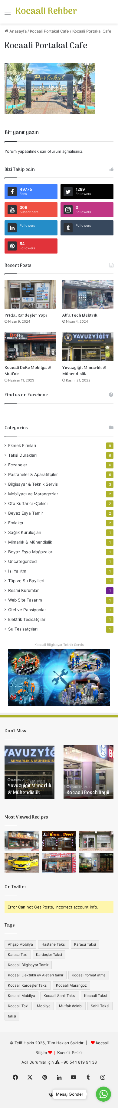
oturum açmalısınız (65, 151)
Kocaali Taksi (95, 995)
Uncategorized (22, 561)
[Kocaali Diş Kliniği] (96, 841)
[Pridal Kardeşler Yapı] (30, 294)
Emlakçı (15, 522)
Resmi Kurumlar (23, 590)
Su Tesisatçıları (23, 629)
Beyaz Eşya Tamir (25, 513)
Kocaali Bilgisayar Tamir (28, 965)
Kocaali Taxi (18, 1006)
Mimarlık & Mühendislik (30, 542)
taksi (12, 1016)
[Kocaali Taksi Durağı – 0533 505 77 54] (22, 863)
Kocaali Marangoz (71, 985)
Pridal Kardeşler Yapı (26, 315)
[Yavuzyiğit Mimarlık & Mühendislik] (87, 346)
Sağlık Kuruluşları (24, 532)
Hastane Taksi (53, 944)
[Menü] (8, 14)
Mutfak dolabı (70, 1006)
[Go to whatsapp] (103, 1094)
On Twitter (16, 887)
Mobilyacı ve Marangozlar (33, 493)
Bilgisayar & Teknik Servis (33, 484)
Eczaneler (17, 464)
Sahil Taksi (100, 1006)
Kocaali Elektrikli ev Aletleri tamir (35, 975)
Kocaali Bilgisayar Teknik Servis (59, 645)
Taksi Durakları (22, 455)
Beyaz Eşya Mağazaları (30, 551)
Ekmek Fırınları (22, 445)
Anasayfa (17, 31)
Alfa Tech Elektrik (79, 315)
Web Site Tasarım (25, 600)
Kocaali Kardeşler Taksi (28, 985)
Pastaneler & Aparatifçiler (33, 474)
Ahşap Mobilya (20, 944)
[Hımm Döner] (59, 841)
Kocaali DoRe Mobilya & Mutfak (28, 371)
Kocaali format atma (89, 975)
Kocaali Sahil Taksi (60, 995)
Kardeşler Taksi (49, 954)
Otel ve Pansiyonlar (27, 609)
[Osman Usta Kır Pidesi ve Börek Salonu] (59, 863)
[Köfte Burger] (96, 863)
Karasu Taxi (18, 954)
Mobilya (44, 1006)
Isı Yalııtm (17, 571)
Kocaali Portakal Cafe (49, 31)
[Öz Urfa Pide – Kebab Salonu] (22, 841)
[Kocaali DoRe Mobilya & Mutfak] (30, 346)
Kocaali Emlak (70, 1052)
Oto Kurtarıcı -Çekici (28, 503)
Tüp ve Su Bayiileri (26, 580)
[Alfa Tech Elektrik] (87, 294)
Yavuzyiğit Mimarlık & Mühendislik (84, 371)
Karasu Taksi (85, 944)
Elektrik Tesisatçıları (27, 619)
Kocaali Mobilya (21, 995)
